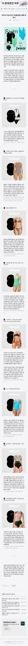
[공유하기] (6, 586)
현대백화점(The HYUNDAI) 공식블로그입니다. (11, 625)
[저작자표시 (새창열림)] (15, 585)
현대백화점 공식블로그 (9, 622)
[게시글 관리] (8, 586)
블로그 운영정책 (14, 641)
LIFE (10, 20)
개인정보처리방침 (21, 641)
